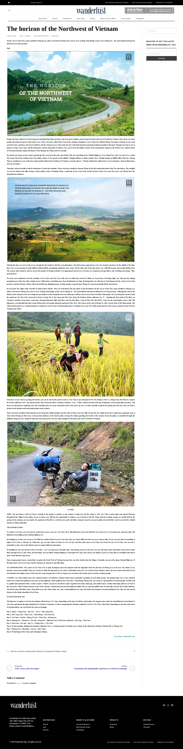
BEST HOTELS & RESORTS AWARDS (142, 2)
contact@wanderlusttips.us (24, 726)
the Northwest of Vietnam (52, 651)
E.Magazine (55, 36)
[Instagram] (168, 705)
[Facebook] (164, 705)
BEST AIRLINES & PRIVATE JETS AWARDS (117, 2)
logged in (19, 683)
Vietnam (63, 651)
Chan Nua (14, 651)
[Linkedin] (172, 705)
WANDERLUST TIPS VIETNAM (164, 2)
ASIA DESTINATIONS (41, 36)
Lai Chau (21, 651)
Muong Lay (40, 651)
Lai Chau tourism (30, 651)
